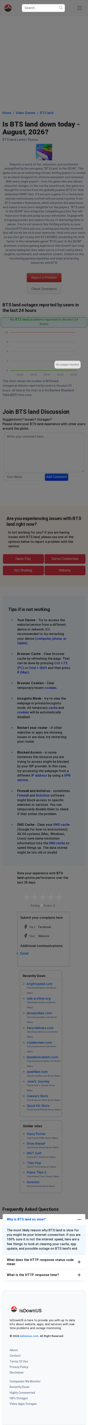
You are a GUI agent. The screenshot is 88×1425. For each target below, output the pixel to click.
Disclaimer (17, 1372)
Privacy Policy (19, 1367)
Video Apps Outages (23, 1403)
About (14, 1350)
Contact (15, 1355)
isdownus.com (29, 1336)
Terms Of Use (19, 1361)
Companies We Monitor (25, 1381)
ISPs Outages (19, 1398)
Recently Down (19, 1387)
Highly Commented (22, 1392)
